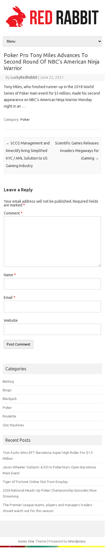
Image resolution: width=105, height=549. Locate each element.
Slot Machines (13, 425)
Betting (8, 381)
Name (10, 275)
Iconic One (26, 541)
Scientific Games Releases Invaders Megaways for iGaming (77, 150)
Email (9, 297)
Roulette (9, 416)
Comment (13, 213)
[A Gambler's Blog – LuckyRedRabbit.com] (52, 27)
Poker (25, 119)
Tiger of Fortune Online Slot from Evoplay (35, 482)
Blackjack (10, 398)
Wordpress (77, 541)
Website (11, 320)
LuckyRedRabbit (24, 77)
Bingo (7, 390)
